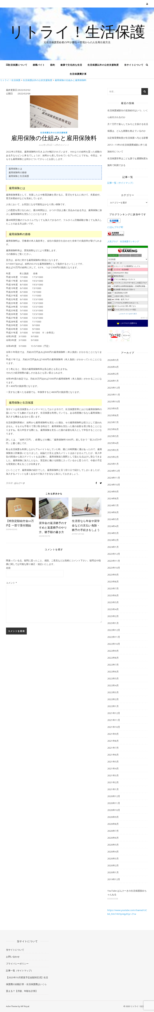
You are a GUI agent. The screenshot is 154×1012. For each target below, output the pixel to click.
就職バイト (39, 64)
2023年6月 (113, 595)
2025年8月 (113, 415)
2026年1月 (113, 380)
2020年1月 (113, 872)
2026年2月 (113, 373)
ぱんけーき (19, 483)
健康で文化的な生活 (71, 64)
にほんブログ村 (115, 227)
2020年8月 (113, 823)
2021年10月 (113, 726)
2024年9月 (113, 491)
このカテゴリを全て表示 (128, 314)
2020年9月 (113, 816)
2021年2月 (113, 782)
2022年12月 (113, 629)
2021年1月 (113, 789)
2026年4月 (113, 366)
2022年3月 (113, 692)
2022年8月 (113, 657)
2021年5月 (113, 761)
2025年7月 (113, 422)
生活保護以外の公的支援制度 (103, 64)
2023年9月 (113, 574)
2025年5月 (113, 436)
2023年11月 (113, 560)
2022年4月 (113, 685)
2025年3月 (113, 449)
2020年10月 (113, 809)
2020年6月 (113, 837)
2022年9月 (113, 650)
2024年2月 (113, 539)
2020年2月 (113, 865)
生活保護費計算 (78, 73)
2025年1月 (113, 463)
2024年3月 (113, 533)
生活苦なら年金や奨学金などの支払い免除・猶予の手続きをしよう (86, 525)
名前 (8, 567)
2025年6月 (113, 429)
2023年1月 (113, 623)
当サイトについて (133, 64)
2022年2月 (113, 699)
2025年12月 (113, 387)
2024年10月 (113, 484)
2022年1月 (113, 706)
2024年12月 (113, 470)
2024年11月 (113, 477)
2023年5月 (113, 602)
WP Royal (25, 1006)
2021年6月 (113, 754)
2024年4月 (113, 526)
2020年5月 (113, 844)
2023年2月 (113, 616)
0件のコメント (61, 144)
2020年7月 (113, 830)
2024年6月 (113, 512)
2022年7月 (113, 664)
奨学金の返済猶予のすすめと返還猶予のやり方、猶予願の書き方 (53, 527)
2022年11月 (113, 636)
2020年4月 (113, 851)
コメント (11, 582)
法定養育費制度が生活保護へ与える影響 (127, 137)
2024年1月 (113, 546)
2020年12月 (113, 796)
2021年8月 (113, 740)
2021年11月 (113, 719)
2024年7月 (113, 505)
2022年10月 (113, 643)
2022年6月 (113, 671)
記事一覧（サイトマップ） (120, 182)
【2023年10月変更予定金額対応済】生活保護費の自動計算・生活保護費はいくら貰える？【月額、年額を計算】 (27, 984)
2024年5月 (113, 519)
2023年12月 (113, 553)
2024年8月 (113, 498)
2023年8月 (113, 581)
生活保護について (17, 64)
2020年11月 (113, 803)
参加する (144, 318)
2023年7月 (113, 588)
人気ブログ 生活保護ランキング (123, 241)
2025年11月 (113, 394)
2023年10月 (113, 567)
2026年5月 (113, 359)
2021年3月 (113, 775)
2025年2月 (113, 456)
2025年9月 (113, 408)
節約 (52, 64)
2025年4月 (113, 443)
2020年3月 (113, 858)
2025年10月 (113, 401)
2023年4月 (113, 609)
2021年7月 (113, 747)
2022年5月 (113, 678)
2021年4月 (113, 768)
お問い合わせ (13, 956)
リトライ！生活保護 (77, 31)
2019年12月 (113, 879)
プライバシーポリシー (17, 963)
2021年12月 (113, 713)
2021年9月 (113, 733)
